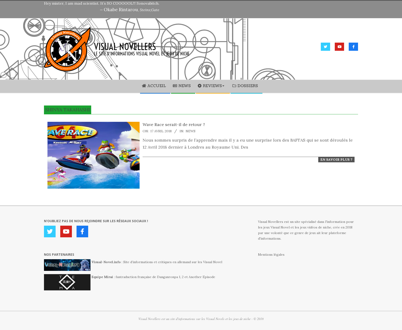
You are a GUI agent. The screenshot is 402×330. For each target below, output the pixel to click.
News (190, 131)
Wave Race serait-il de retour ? (174, 124)
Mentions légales (271, 254)
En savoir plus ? (336, 159)
